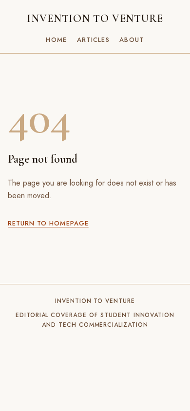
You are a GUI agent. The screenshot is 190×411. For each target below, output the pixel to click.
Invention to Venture (95, 18)
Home (56, 39)
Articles (93, 39)
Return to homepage (48, 223)
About (131, 39)
